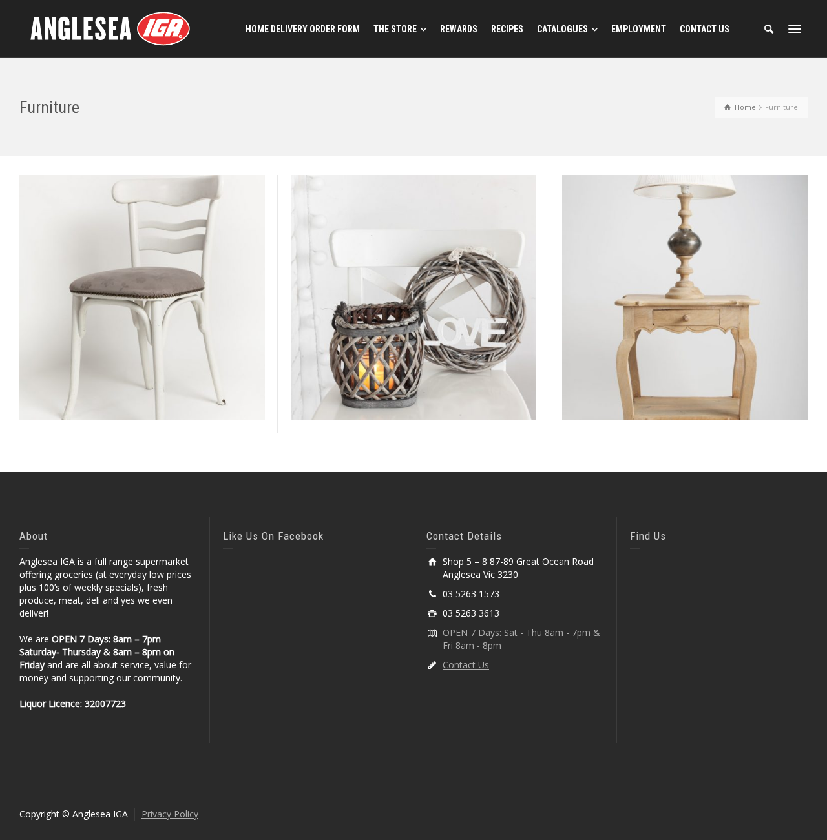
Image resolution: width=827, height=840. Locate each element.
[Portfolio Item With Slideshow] (432, 333)
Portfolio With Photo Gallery (141, 258)
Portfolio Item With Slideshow (413, 258)
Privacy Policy (169, 814)
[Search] (769, 29)
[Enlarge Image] (123, 333)
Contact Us (466, 665)
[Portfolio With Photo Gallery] (160, 333)
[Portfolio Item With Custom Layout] (703, 333)
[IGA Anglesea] (110, 28)
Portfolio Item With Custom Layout (685, 258)
